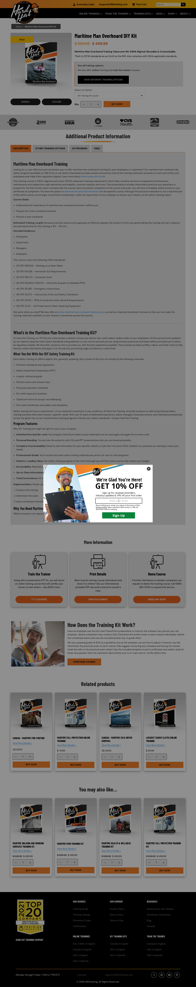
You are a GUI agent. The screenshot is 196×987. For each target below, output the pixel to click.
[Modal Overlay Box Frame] (98, 493)
